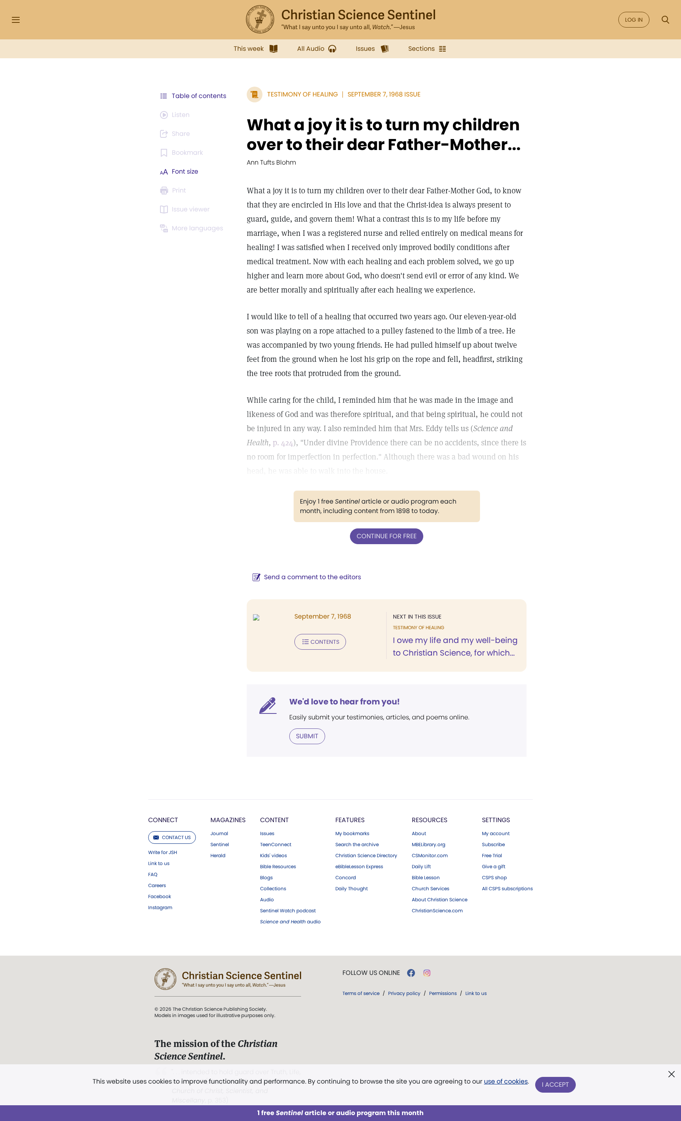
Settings (496, 820)
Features (350, 820)
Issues (267, 833)
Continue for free (387, 536)
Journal (219, 833)
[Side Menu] (15, 20)
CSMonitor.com (430, 855)
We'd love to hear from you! (344, 701)
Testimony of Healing (302, 94)
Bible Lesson (426, 877)
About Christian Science (439, 899)
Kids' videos (273, 855)
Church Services (430, 888)
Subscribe (493, 844)
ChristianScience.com (437, 910)
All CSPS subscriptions (507, 888)
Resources (429, 820)
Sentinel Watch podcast (288, 910)
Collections (273, 888)
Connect (163, 820)
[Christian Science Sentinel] (340, 19)
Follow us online (371, 973)
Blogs (266, 877)
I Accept (555, 1084)
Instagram (160, 907)
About (419, 833)
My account (496, 833)
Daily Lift (421, 866)
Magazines (228, 820)
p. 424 (283, 442)
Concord (345, 877)
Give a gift (493, 866)
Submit (307, 736)
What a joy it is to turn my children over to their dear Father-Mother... (384, 134)
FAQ (152, 874)
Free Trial (492, 855)
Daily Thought (351, 888)
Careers (157, 885)
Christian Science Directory (366, 855)
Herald (217, 855)
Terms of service (361, 993)
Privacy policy (404, 993)
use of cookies (506, 1081)
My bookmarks (352, 833)
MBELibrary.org (428, 844)
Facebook (159, 896)
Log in (634, 20)
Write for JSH (162, 852)
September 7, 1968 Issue (384, 94)
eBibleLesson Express (359, 866)
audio (290, 921)
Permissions (443, 993)
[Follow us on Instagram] (427, 973)
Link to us (158, 863)
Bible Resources (278, 866)
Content (274, 820)
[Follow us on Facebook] (411, 973)
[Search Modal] (665, 20)
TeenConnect (275, 844)
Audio (267, 899)
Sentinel (219, 844)
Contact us (176, 837)
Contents (325, 642)
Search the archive (357, 844)
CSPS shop (494, 877)
